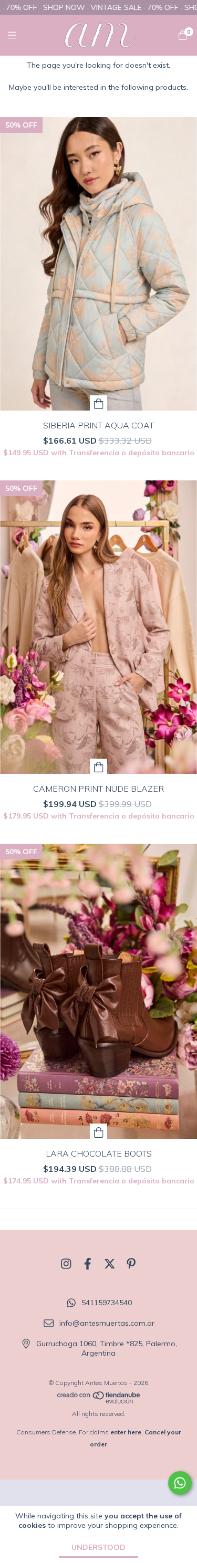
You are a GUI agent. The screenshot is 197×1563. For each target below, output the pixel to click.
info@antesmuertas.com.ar (106, 1323)
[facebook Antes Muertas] (88, 1263)
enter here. (126, 1432)
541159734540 (106, 1303)
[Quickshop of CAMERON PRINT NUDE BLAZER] (99, 766)
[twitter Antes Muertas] (110, 1263)
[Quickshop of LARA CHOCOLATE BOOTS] (99, 1131)
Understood (98, 1547)
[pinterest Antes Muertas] (131, 1263)
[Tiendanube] (99, 1401)
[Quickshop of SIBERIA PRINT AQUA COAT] (99, 403)
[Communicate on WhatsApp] (180, 1483)
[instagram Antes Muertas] (66, 1263)
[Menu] (18, 35)
